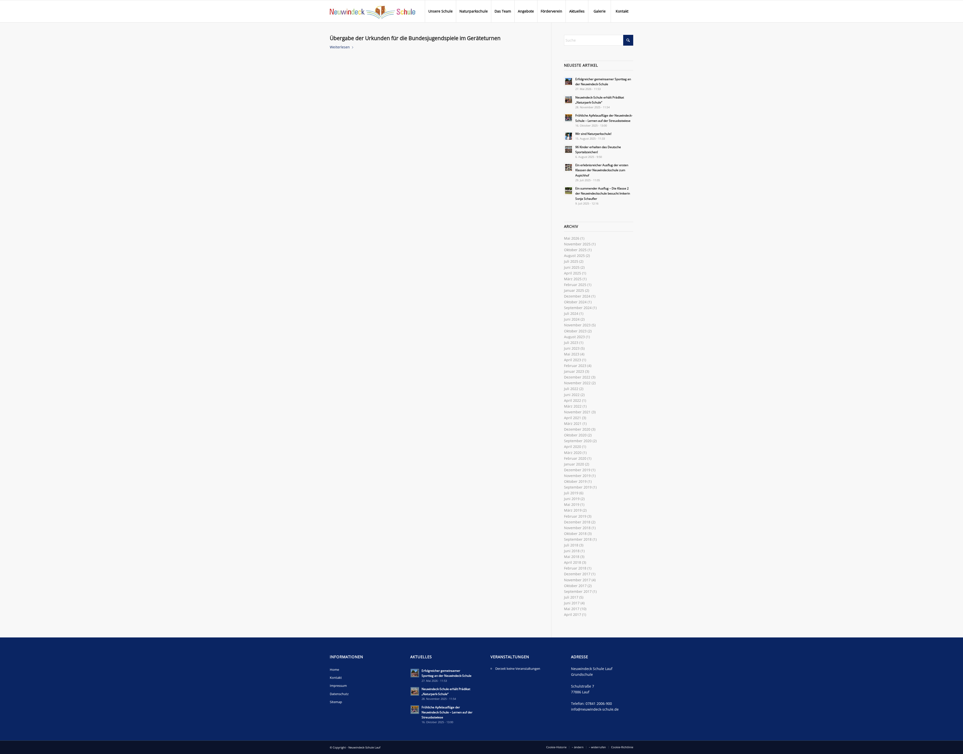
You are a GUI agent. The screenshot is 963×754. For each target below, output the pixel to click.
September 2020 (578, 440)
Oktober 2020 (575, 435)
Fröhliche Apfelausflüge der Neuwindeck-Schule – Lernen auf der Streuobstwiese (447, 712)
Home (334, 669)
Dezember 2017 (577, 574)
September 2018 (578, 539)
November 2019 (577, 475)
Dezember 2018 (577, 522)
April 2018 (572, 562)
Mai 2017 (571, 608)
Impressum (338, 685)
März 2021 (573, 423)
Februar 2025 (575, 284)
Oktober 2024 (575, 302)
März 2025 (573, 278)
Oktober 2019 (575, 481)
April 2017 (572, 614)
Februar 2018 (575, 568)
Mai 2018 (571, 556)
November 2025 (577, 244)
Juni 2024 (572, 319)
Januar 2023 (574, 371)
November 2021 (577, 412)
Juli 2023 (571, 342)
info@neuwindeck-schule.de (595, 709)
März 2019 (573, 510)
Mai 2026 (571, 238)
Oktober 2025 (575, 249)
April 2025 (572, 273)
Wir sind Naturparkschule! (593, 134)
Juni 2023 (572, 348)
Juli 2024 (571, 313)
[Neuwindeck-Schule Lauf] (373, 11)
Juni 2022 (572, 394)
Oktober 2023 (575, 331)
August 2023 (574, 336)
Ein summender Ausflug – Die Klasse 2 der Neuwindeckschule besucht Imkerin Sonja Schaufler (602, 193)
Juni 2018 (572, 550)
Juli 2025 (571, 261)
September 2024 (578, 307)
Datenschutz (339, 694)
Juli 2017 (571, 597)
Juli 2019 (571, 493)
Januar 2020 (574, 464)
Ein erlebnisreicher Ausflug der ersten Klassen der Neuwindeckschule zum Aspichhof (601, 170)
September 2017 (578, 591)
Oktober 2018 (575, 533)
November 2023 (577, 325)
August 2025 (574, 255)
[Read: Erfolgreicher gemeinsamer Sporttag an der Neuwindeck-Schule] (568, 81)
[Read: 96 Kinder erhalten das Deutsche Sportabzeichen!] (568, 149)
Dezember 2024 (577, 296)
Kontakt (336, 677)
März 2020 (573, 452)
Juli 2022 (571, 388)
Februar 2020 (575, 458)
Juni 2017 (572, 603)
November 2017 (577, 580)
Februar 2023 (575, 365)
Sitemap (336, 702)
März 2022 (573, 406)
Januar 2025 (574, 290)
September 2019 (578, 487)
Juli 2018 (571, 545)
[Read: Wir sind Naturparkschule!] (568, 136)
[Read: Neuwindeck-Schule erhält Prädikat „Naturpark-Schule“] (568, 99)
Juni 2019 (572, 498)
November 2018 (577, 527)
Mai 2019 (571, 504)
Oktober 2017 (575, 585)
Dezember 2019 (577, 469)
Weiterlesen (340, 47)
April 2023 (572, 359)
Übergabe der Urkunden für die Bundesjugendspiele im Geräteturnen (415, 38)
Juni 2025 (572, 267)
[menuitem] (440, 11)
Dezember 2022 (577, 377)
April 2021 (572, 417)
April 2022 (572, 400)
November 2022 (577, 383)
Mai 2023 (571, 354)
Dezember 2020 (577, 429)
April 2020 (572, 446)
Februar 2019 (575, 516)
